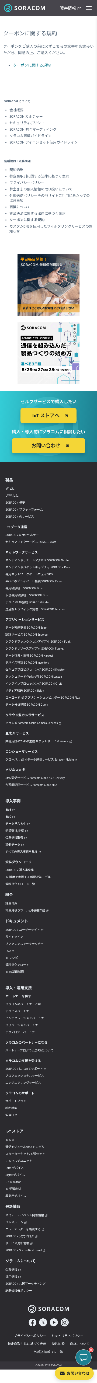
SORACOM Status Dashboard (23, 1250)
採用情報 (11, 1277)
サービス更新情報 (17, 1243)
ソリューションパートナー (23, 1025)
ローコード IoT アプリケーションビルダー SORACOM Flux (42, 697)
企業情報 (11, 1269)
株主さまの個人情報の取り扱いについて (40, 189)
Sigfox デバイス (15, 1175)
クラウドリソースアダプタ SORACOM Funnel (34, 648)
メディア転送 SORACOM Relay (24, 690)
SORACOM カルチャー (26, 116)
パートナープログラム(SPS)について (29, 1050)
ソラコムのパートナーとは (23, 1004)
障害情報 (68, 8)
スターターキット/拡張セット (25, 1154)
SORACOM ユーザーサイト (22, 930)
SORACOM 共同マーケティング (33, 129)
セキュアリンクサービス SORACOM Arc (30, 542)
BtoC (8, 816)
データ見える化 (15, 823)
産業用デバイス (15, 1196)
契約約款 (16, 170)
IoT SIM (9, 1140)
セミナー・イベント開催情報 (24, 1215)
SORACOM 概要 (15, 502)
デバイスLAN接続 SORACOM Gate (26, 602)
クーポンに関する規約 (32, 65)
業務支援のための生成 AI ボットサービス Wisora (36, 741)
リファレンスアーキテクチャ (24, 944)
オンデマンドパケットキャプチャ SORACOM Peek (37, 567)
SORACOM (25, 8)
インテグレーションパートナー (26, 1018)
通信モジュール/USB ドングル (24, 1147)
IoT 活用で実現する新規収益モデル (28, 877)
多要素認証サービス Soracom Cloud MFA (31, 785)
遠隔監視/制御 (14, 830)
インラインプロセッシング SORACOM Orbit (33, 683)
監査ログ (11, 1115)
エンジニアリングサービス (23, 1083)
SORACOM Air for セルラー (22, 535)
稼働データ (12, 844)
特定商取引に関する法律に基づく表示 (39, 176)
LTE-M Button (13, 1182)
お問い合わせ (78, 1373)
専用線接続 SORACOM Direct (24, 588)
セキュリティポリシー (26, 123)
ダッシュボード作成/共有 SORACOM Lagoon (33, 676)
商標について (19, 207)
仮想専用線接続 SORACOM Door (26, 595)
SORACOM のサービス (19, 516)
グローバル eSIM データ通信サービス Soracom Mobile (39, 759)
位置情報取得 (14, 837)
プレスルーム (14, 1222)
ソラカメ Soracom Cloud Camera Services (31, 723)
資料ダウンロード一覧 (20, 884)
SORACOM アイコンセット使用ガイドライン (43, 142)
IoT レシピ (11, 958)
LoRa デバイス (14, 1168)
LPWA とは (12, 495)
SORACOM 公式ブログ (19, 1236)
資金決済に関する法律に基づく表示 (37, 213)
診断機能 (11, 1108)
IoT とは (10, 488)
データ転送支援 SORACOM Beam (26, 627)
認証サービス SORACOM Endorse (26, 634)
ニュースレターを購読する (23, 1229)
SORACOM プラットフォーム (24, 509)
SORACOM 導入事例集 (19, 870)
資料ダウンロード (17, 965)
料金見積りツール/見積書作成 (25, 910)
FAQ (8, 951)
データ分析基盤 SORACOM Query (26, 704)
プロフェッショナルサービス (24, 1076)
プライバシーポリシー (26, 182)
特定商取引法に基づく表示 (27, 1344)
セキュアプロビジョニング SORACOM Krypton (35, 669)
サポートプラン (15, 1101)
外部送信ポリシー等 (48, 1352)
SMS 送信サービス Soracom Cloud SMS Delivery (35, 778)
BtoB (8, 809)
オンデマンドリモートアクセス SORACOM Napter (37, 560)
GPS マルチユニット (18, 1161)
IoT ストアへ (46, 415)
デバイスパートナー (18, 1011)
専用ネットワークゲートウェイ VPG (29, 574)
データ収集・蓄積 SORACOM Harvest (29, 655)
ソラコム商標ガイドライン (30, 136)
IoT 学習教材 (13, 1189)
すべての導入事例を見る (21, 852)
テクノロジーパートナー (21, 1032)
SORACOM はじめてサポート (24, 1069)
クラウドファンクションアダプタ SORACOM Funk (38, 641)
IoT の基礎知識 (14, 972)
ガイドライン (14, 937)
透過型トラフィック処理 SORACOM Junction (35, 609)
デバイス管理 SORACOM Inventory (27, 662)
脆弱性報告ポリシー (18, 1291)
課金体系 (11, 903)
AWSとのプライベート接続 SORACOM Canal (34, 581)
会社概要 (16, 110)
